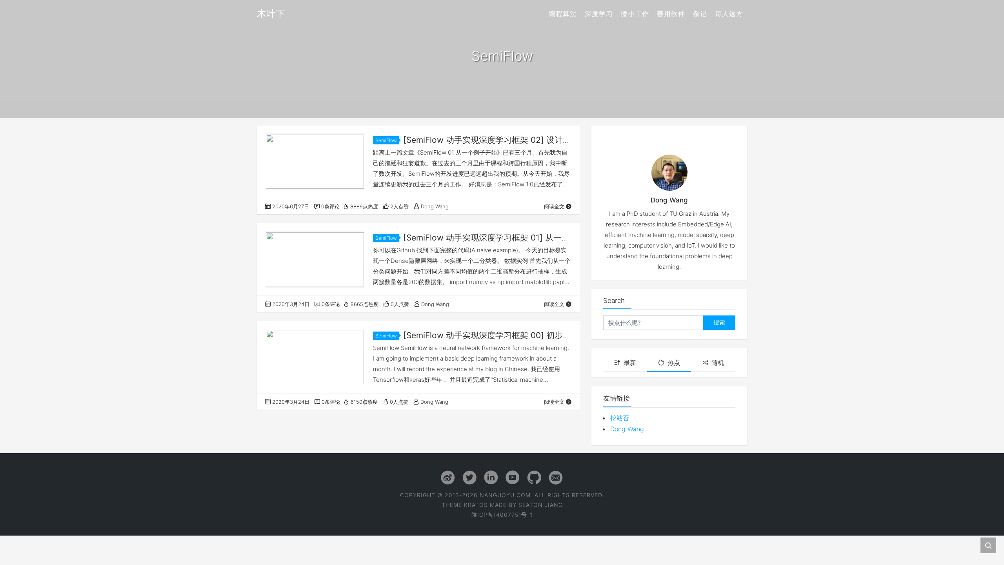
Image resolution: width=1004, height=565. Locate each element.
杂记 (700, 14)
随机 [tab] (717, 362)
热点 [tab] (674, 362)
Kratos (476, 504)
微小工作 (635, 14)
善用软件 (671, 14)
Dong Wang (627, 429)
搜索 (719, 322)
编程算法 (563, 14)
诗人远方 (729, 14)
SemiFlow (386, 140)
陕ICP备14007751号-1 (502, 514)
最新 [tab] (630, 362)
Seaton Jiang (540, 504)
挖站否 (619, 418)
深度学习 (599, 14)
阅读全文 (554, 206)
